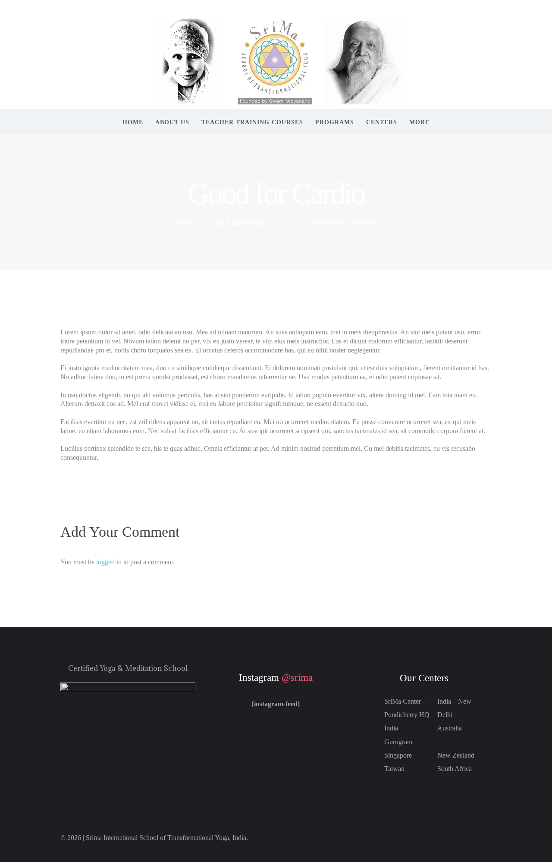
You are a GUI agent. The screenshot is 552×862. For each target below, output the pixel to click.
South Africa (454, 768)
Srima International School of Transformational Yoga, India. (167, 837)
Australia (449, 728)
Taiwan (394, 768)
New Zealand (455, 755)
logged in (109, 562)
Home (187, 222)
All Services (241, 222)
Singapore (398, 755)
